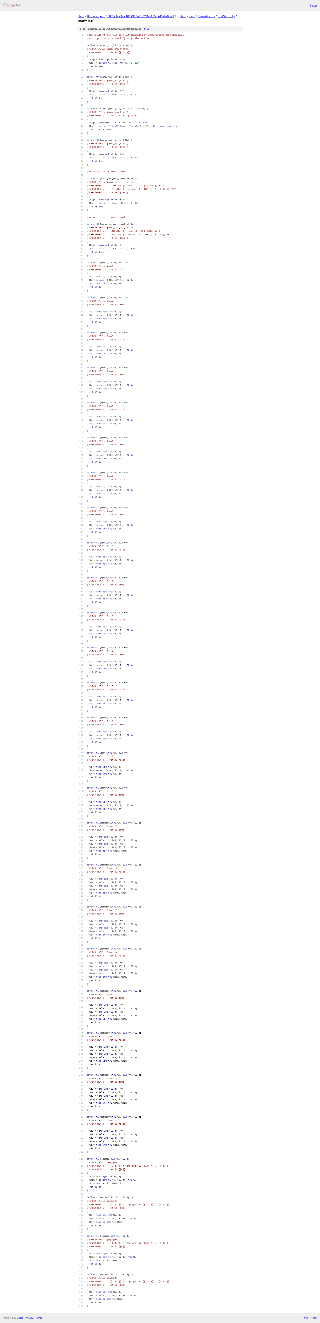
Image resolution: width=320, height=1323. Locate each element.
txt (306, 1317)
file (146, 28)
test (192, 16)
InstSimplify (226, 16)
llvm (81, 16)
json (314, 1317)
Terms (38, 1317)
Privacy (29, 1317)
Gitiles (20, 1317)
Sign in (313, 5)
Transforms (206, 16)
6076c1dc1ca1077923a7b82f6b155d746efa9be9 (141, 16)
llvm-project (96, 16)
